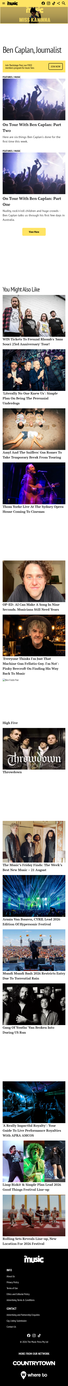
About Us (11, 1276)
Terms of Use (12, 1288)
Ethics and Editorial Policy (18, 1294)
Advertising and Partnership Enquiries (23, 1314)
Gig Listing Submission (17, 1320)
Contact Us (11, 1326)
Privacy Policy (13, 1282)
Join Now (55, 66)
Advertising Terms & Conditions (20, 1300)
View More (34, 231)
